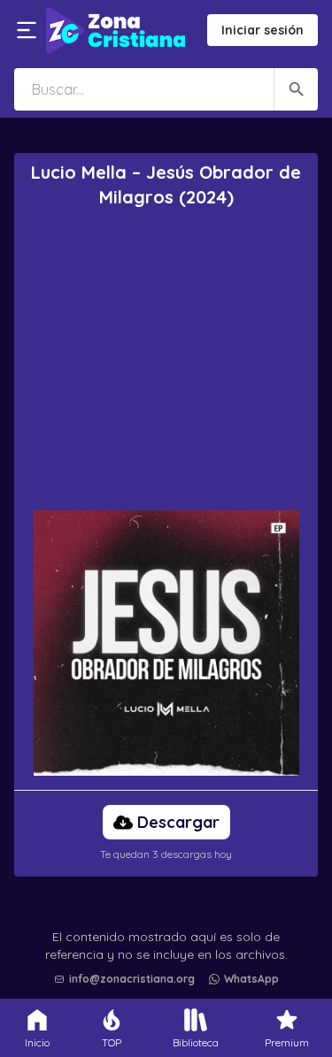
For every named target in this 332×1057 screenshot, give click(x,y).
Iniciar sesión (262, 30)
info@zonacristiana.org (132, 978)
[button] (171, 934)
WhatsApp (251, 978)
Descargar (178, 822)
